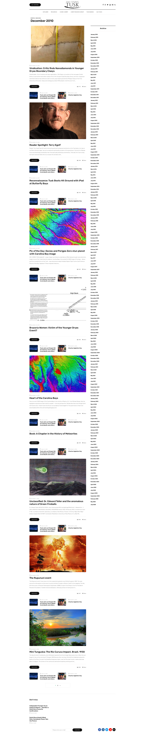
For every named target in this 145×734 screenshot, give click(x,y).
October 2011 (94, 91)
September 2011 (95, 89)
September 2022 (95, 421)
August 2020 (94, 349)
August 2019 (94, 315)
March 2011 (93, 74)
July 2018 (93, 289)
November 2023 (95, 455)
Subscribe (36, 4)
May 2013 (93, 143)
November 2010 (95, 63)
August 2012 (94, 120)
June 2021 (93, 378)
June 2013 (93, 146)
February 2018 (94, 275)
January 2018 (94, 272)
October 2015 (94, 209)
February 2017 (94, 249)
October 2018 (94, 292)
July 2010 (93, 51)
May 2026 (93, 501)
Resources (54, 12)
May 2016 (93, 223)
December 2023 (95, 458)
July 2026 (93, 504)
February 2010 (94, 37)
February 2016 (94, 220)
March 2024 (94, 467)
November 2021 (95, 392)
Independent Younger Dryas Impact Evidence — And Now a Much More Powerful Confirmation (39, 708)
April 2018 (93, 281)
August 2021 (94, 384)
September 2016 (95, 235)
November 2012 (95, 126)
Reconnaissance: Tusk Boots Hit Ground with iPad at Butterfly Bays (56, 182)
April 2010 (93, 43)
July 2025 (93, 490)
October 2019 (94, 321)
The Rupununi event (40, 578)
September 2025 (95, 496)
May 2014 (93, 175)
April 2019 (93, 309)
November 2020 (95, 358)
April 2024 (93, 470)
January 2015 (94, 192)
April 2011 (93, 77)
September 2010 (95, 57)
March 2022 (94, 404)
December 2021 (95, 395)
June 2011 (93, 83)
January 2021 (94, 364)
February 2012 (94, 103)
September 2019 (95, 318)
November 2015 (95, 212)
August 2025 (94, 493)
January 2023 (94, 430)
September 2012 (95, 123)
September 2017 (95, 269)
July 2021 (93, 381)
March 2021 (94, 369)
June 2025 (93, 487)
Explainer (45, 12)
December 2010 (95, 66)
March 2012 (94, 106)
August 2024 (94, 476)
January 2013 (94, 132)
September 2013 (95, 154)
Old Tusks (99, 12)
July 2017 (93, 263)
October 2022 (94, 424)
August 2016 (94, 232)
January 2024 (94, 461)
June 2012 (93, 114)
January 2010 (94, 34)
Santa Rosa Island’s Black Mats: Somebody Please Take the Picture (38, 719)
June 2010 (93, 48)
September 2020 (95, 352)
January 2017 (94, 246)
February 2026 (94, 498)
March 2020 (94, 335)
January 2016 (94, 218)
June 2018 (93, 286)
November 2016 (95, 240)
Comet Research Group (77, 12)
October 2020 (94, 355)
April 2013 (93, 140)
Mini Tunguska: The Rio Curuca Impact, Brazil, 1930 (57, 651)
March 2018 (94, 278)
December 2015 (95, 215)
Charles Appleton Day (75, 95)
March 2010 (94, 40)
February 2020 (94, 332)
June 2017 (93, 261)
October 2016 (94, 238)
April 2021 (93, 372)
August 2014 (94, 183)
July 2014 (93, 180)
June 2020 (93, 344)
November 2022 (95, 427)
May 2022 (93, 410)
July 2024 (93, 473)
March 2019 (94, 306)
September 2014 (95, 186)
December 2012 (95, 129)
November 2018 (95, 295)
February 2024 (94, 464)
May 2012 (93, 111)
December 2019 (95, 326)
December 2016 (95, 243)
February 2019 (94, 304)
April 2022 (93, 407)
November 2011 (95, 94)
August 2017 (94, 266)
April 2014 (93, 172)
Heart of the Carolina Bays (43, 398)
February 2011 (94, 71)
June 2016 (93, 226)
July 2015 (93, 206)
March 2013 (94, 137)
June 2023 (93, 444)
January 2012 (94, 100)
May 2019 (93, 312)
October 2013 (94, 157)
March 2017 (94, 252)
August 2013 (94, 152)
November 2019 (95, 324)
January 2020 (94, 329)
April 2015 (93, 200)
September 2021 (95, 387)
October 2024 (94, 478)
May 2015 (93, 203)
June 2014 (93, 177)
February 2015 (94, 195)
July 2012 (93, 117)
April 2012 (93, 109)
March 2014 (94, 169)
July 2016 (93, 229)
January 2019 (94, 301)
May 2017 (93, 258)
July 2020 (93, 347)
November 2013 (95, 160)
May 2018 (93, 283)
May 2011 (93, 80)
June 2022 (93, 412)
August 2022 (94, 418)
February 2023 (94, 433)
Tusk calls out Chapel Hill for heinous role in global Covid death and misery (48, 96)
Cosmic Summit (64, 12)
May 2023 (93, 441)
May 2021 (93, 375)
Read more (34, 86)
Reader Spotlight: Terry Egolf (45, 145)
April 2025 (93, 484)
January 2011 (94, 68)
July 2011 (93, 86)
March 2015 (94, 197)
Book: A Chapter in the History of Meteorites (53, 433)
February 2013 (94, 134)
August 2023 (94, 447)
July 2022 (93, 415)
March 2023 (94, 435)
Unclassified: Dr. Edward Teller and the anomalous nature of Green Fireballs (56, 503)
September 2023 (95, 450)
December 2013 (95, 163)
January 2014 (94, 166)
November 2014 (95, 189)
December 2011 (95, 97)
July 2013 (93, 149)
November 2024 (95, 481)
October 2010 (94, 60)
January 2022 (94, 398)
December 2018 (95, 298)
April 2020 (93, 338)
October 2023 (94, 453)
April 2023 (93, 438)
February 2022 (94, 401)
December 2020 (95, 361)
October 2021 (94, 390)
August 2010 (94, 54)
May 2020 (93, 341)
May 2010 (93, 46)
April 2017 (93, 255)
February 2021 (94, 367)
